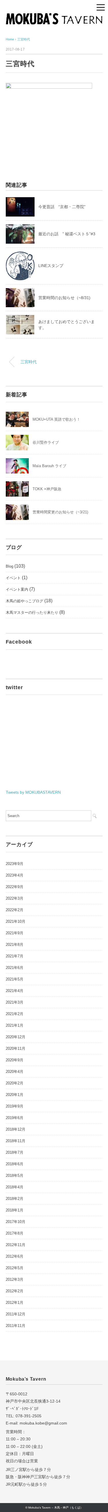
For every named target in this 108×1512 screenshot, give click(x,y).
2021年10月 (15, 921)
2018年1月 (14, 1210)
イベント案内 (17, 589)
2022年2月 (14, 910)
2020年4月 (14, 1071)
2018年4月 (14, 1187)
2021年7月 (14, 956)
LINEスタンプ (50, 265)
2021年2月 (14, 1014)
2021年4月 (14, 991)
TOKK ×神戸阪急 (47, 489)
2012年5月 (14, 1268)
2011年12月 (15, 1314)
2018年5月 (14, 1175)
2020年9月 (14, 1060)
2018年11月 (15, 1141)
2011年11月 (15, 1325)
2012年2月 (14, 1291)
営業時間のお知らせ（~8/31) (64, 297)
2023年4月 (14, 875)
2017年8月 (14, 1233)
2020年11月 (15, 1048)
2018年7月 (14, 1152)
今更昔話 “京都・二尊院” (62, 206)
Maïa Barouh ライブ (49, 466)
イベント (13, 578)
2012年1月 (14, 1302)
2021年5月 (14, 979)
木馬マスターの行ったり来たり (32, 612)
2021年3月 (14, 1002)
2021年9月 (14, 933)
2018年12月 (15, 1129)
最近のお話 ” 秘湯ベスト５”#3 (66, 234)
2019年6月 (14, 1118)
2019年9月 (14, 1106)
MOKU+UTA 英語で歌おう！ (56, 419)
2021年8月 (14, 944)
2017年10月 (15, 1222)
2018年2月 (14, 1198)
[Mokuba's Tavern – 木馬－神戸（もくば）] (54, 17)
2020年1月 (14, 1094)
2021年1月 (14, 1025)
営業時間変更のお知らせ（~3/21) (60, 512)
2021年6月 (14, 967)
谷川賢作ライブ (46, 442)
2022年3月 (14, 898)
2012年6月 (14, 1256)
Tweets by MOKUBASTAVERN (33, 792)
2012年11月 (15, 1245)
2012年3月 (14, 1279)
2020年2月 (14, 1083)
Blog (9, 566)
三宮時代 (23, 39)
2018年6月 (14, 1164)
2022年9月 (14, 887)
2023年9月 (14, 864)
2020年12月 (15, 1037)
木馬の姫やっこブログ (24, 601)
